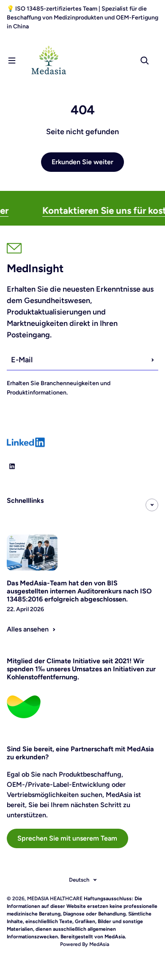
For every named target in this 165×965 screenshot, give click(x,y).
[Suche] (145, 60)
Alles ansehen (28, 629)
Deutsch (79, 880)
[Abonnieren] (152, 359)
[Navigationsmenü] (12, 60)
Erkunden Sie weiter (82, 162)
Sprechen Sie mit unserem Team (67, 838)
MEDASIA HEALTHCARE (54, 899)
